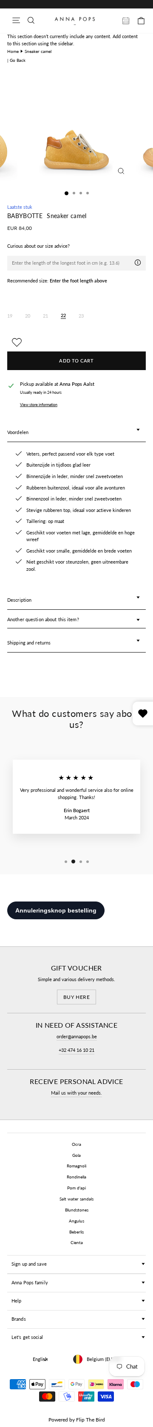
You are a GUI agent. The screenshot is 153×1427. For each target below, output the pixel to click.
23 (81, 315)
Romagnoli (76, 1165)
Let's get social (27, 1337)
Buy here (76, 997)
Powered (58, 1419)
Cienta (77, 1242)
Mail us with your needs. (76, 1092)
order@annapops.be (77, 1036)
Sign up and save (29, 1264)
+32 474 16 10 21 (76, 1050)
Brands (18, 1319)
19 (9, 315)
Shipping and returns (29, 642)
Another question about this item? (43, 619)
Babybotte (25, 216)
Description (19, 600)
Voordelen (17, 432)
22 (63, 315)
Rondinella (76, 1176)
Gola (76, 1155)
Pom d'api (76, 1187)
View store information (38, 404)
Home (13, 51)
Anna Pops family (29, 1282)
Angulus (76, 1220)
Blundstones (76, 1209)
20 (27, 315)
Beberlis (76, 1231)
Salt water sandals (77, 1198)
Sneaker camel (38, 51)
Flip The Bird (90, 1419)
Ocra (76, 1144)
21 (45, 315)
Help (16, 1300)
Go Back (18, 60)
